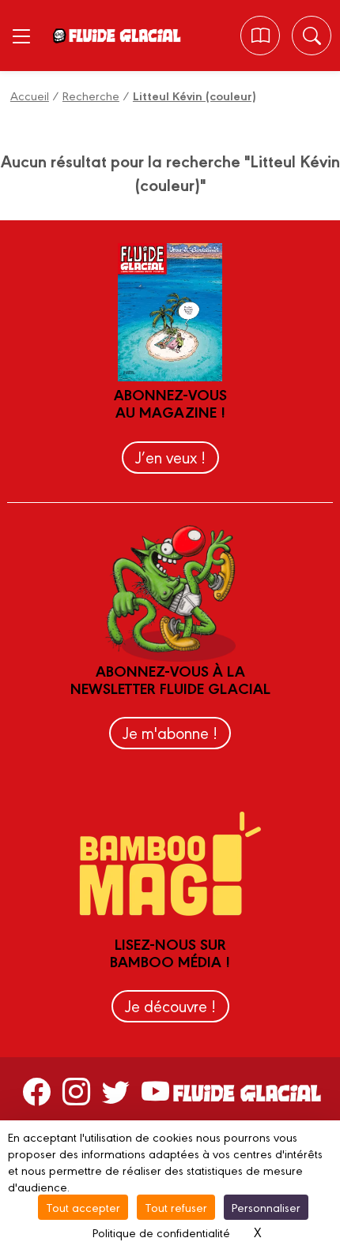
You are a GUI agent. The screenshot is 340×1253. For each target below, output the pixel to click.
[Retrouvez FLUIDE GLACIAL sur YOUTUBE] (155, 1091)
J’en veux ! (170, 456)
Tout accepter (83, 1207)
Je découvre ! (170, 1005)
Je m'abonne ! (170, 732)
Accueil (29, 95)
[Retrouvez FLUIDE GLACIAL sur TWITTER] (116, 1091)
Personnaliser (266, 1207)
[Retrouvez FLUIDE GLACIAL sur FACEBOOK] (37, 1091)
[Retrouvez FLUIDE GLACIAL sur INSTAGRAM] (76, 1091)
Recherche (90, 95)
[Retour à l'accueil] (124, 35)
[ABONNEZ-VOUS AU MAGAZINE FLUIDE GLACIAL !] (260, 35)
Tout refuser (176, 1207)
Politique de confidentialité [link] (161, 1232)
